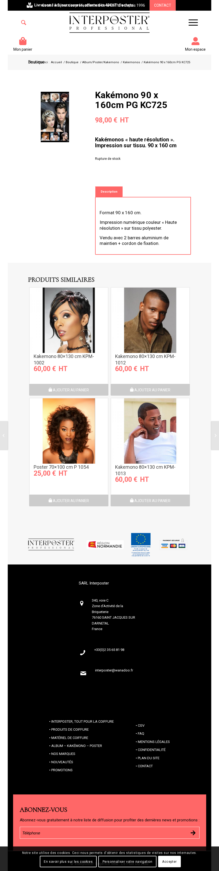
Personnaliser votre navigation (127, 862)
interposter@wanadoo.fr (114, 670)
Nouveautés (62, 762)
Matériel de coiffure (69, 738)
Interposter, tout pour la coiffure (82, 721)
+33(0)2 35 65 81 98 (65, 16)
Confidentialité (152, 750)
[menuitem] (23, 23)
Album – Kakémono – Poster (76, 746)
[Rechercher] (23, 23)
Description (109, 191)
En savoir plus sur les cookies (68, 862)
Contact (162, 5)
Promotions (62, 770)
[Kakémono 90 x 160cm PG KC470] (4, 435)
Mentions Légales (154, 742)
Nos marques (63, 754)
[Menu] (190, 23)
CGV (141, 725)
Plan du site (148, 758)
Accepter (169, 862)
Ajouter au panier (70, 390)
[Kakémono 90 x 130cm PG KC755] (215, 435)
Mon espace (195, 49)
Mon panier (22, 49)
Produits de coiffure (70, 729)
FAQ (141, 733)
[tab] (109, 191)
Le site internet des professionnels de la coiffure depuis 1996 (93, 5)
